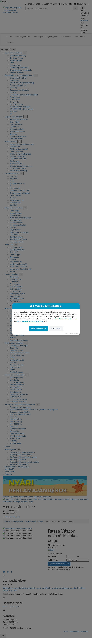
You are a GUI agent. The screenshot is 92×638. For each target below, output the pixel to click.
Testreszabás (56, 328)
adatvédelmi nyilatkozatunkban (65, 319)
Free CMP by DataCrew (71, 333)
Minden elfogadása (38, 328)
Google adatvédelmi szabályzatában (30, 321)
